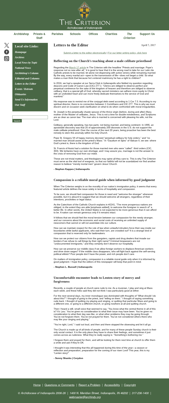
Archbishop (21, 34)
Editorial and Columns (27, 78)
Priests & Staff (39, 36)
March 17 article (77, 67)
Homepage (20, 52)
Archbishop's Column (26, 73)
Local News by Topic (26, 62)
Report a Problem (89, 385)
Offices (93, 34)
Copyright (130, 385)
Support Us (147, 34)
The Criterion (84, 24)
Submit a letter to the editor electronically (85, 52)
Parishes (57, 34)
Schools (75, 34)
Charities (111, 34)
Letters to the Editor (25, 83)
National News (23, 67)
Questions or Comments (60, 385)
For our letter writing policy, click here (127, 52)
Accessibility (112, 385)
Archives (19, 57)
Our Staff (20, 104)
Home (37, 385)
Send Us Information (26, 99)
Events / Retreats (24, 89)
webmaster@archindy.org (85, 397)
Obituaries (20, 94)
